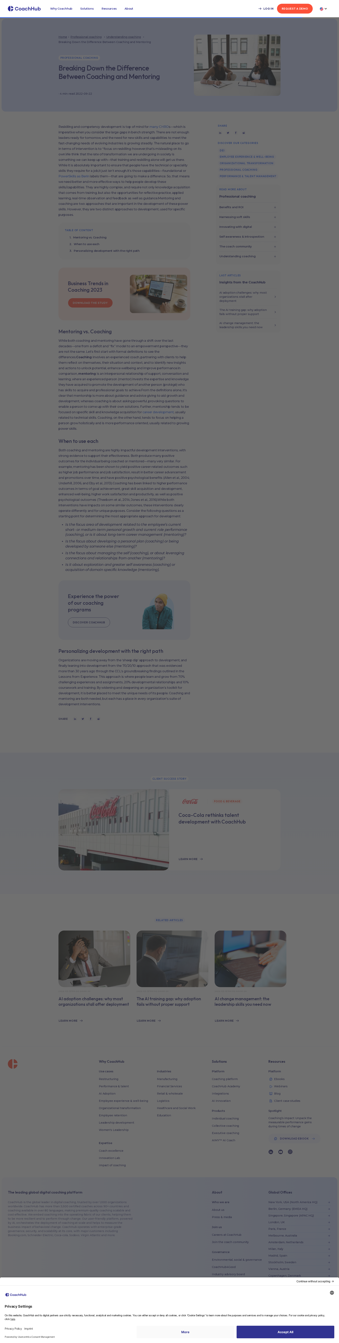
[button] (61, 8)
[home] (24, 8)
